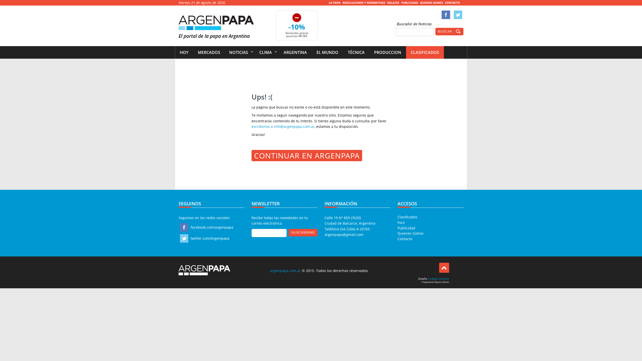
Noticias (238, 52)
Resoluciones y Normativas (364, 3)
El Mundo (327, 52)
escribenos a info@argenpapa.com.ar (283, 126)
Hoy (184, 52)
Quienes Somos (431, 3)
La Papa (335, 3)
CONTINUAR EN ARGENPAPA (307, 155)
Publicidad (409, 3)
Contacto (452, 3)
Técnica (356, 52)
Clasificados (425, 52)
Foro (401, 222)
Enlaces (393, 3)
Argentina (295, 52)
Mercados (209, 52)
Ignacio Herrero (442, 282)
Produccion (387, 52)
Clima (265, 52)
